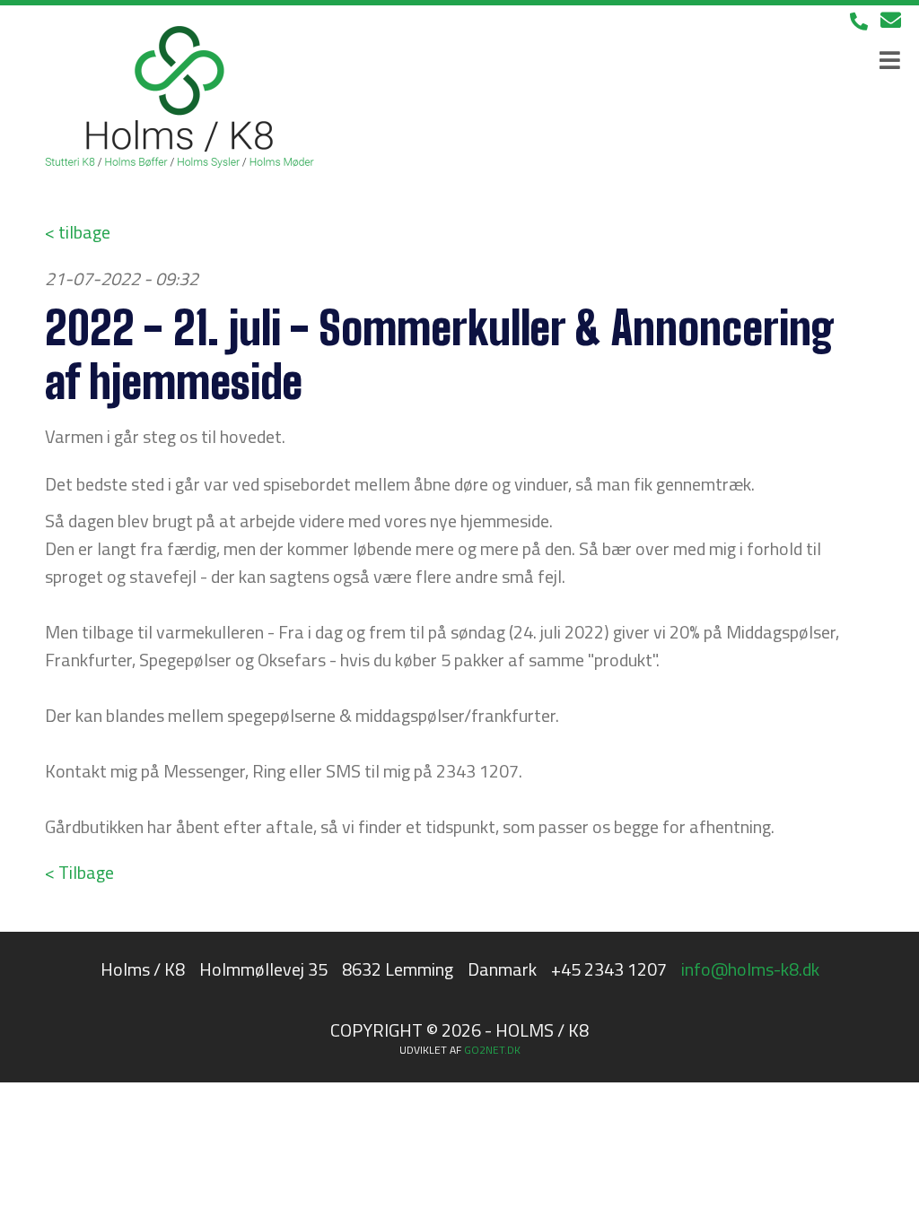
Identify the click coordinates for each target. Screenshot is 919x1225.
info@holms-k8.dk (750, 969)
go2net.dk (492, 1049)
